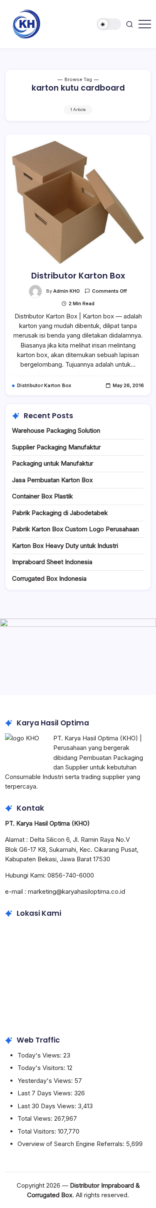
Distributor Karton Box (78, 275)
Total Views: (35, 1118)
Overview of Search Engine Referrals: (71, 1144)
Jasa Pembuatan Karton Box (52, 480)
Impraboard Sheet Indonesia (52, 562)
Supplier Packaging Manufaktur (56, 447)
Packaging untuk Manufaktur (52, 463)
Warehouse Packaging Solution (56, 430)
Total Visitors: (37, 1131)
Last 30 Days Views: (47, 1106)
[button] (109, 24)
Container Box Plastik (42, 496)
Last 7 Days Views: (45, 1093)
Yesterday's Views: (45, 1081)
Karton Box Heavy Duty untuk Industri (65, 546)
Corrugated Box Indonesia (49, 578)
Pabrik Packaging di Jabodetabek (60, 513)
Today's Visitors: (42, 1068)
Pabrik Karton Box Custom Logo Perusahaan (75, 529)
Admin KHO (66, 291)
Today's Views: (40, 1055)
